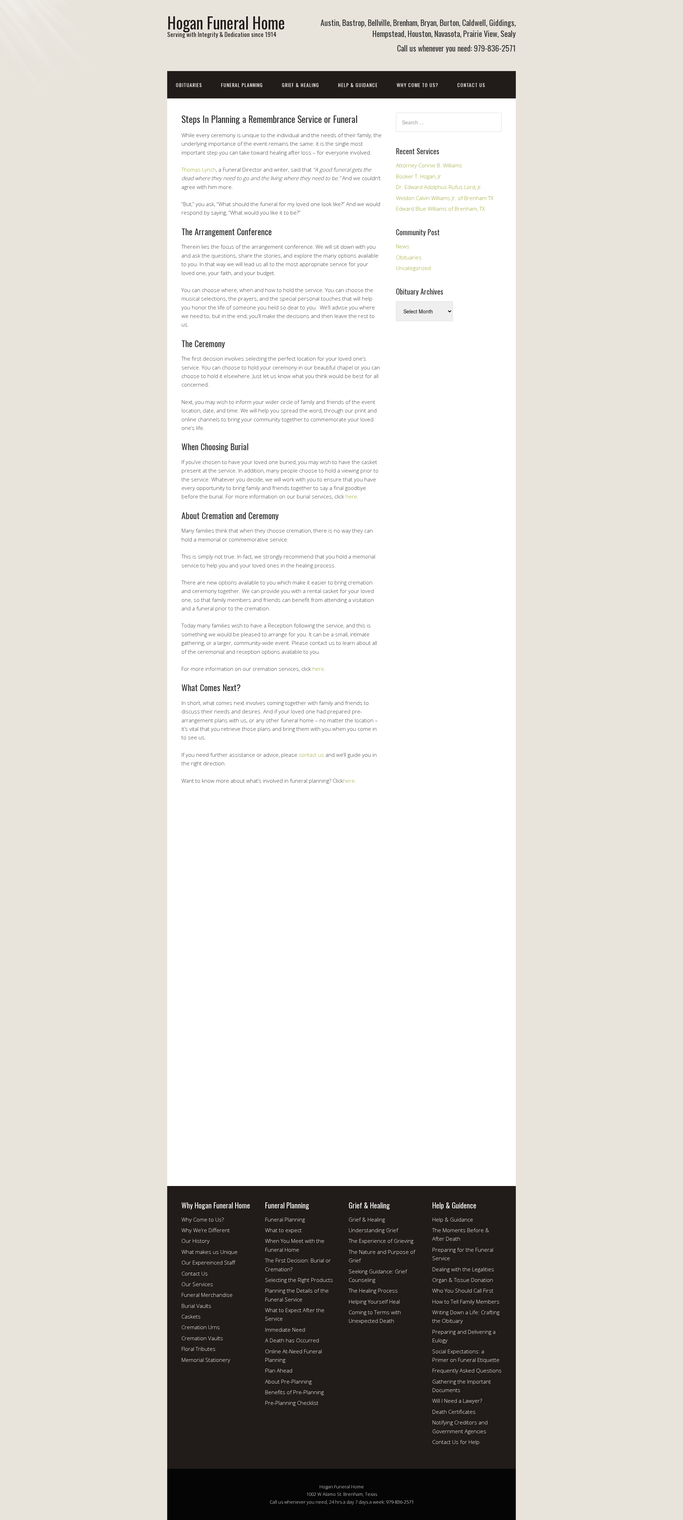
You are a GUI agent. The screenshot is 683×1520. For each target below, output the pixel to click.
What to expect (283, 1230)
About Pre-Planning (288, 1381)
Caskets (191, 1316)
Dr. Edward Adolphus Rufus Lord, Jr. (439, 186)
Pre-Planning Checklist (291, 1402)
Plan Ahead (278, 1370)
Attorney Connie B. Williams (429, 165)
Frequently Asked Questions (467, 1370)
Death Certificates (454, 1411)
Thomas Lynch (198, 169)
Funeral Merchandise (207, 1294)
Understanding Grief (373, 1230)
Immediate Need (285, 1329)
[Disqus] (281, 896)
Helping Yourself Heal (374, 1301)
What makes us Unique (209, 1251)
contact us (311, 754)
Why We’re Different (205, 1230)
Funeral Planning (242, 84)
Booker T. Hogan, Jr (418, 176)
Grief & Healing (300, 84)
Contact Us (471, 84)
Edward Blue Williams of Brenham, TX (440, 208)
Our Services (197, 1284)
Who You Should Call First (462, 1290)
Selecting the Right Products (299, 1279)
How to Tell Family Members (465, 1301)
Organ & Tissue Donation (462, 1279)
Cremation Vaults (202, 1338)
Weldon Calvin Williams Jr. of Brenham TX (444, 197)
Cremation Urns (200, 1327)
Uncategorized (413, 267)
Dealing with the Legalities (463, 1269)
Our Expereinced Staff (208, 1262)
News (402, 246)
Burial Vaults (196, 1305)
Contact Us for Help (456, 1441)
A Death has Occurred (292, 1340)
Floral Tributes (198, 1348)
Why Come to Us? (417, 84)
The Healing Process (373, 1290)
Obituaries (189, 84)
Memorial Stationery (205, 1359)
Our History (195, 1240)
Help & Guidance (358, 84)
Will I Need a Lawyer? (457, 1400)
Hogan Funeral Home (226, 22)
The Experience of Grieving (381, 1240)
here (351, 496)
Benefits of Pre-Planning (294, 1392)
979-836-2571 (400, 1502)
